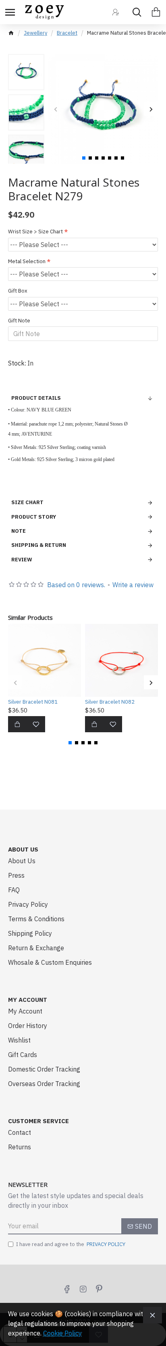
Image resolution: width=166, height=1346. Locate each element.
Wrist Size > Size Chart (35, 231)
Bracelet (67, 32)
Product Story (33, 516)
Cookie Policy (62, 1333)
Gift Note (19, 320)
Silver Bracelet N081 (33, 702)
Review (21, 559)
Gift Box (17, 290)
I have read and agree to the (70, 1244)
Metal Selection (27, 261)
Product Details (36, 398)
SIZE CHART (27, 502)
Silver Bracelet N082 (110, 702)
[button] (55, 109)
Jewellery (35, 32)
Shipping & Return (38, 545)
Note (18, 531)
